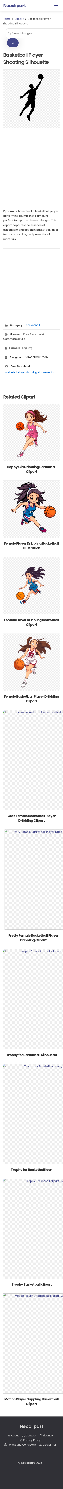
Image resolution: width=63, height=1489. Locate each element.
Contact (30, 1435)
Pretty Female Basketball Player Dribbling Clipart (33, 937)
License (48, 1435)
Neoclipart (28, 1463)
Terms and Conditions (21, 1445)
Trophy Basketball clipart (31, 1284)
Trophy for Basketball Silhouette (31, 1055)
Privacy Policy (31, 1440)
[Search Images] (13, 42)
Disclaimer (49, 1445)
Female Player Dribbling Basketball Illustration (31, 545)
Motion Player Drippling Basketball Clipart (31, 1401)
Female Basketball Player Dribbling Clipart (31, 698)
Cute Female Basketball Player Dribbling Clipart (32, 818)
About (14, 1435)
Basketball (33, 325)
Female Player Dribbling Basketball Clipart (31, 622)
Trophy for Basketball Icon (31, 1169)
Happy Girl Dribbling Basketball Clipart (31, 469)
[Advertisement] (31, 165)
